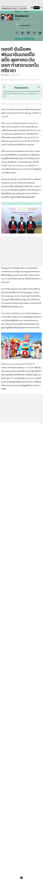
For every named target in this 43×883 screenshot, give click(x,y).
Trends (26, 11)
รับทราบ (36, 7)
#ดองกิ (18, 39)
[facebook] (16, 33)
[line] (28, 33)
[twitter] (22, 33)
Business (17, 11)
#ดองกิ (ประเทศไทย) (27, 39)
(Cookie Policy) (23, 8)
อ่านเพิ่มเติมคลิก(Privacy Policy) (9, 8)
